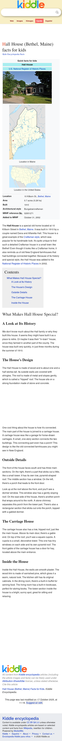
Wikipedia (28, 728)
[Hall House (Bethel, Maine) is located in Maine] (27, 131)
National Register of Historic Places (20, 263)
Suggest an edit (34, 702)
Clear (51, 12)
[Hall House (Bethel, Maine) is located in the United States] (27, 176)
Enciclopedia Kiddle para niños (16, 736)
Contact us (47, 733)
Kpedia (39, 21)
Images (20, 21)
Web (12, 21)
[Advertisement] (31, 32)
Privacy (35, 733)
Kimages (29, 21)
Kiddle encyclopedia (29, 674)
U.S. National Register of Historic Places (27, 68)
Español (48, 21)
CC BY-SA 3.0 (33, 722)
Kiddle (5, 733)
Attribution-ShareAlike (13, 681)
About (25, 733)
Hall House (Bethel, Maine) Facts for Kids (23, 689)
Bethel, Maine (44, 196)
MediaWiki (18, 730)
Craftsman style (32, 237)
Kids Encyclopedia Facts (14, 54)
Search (57, 12)
